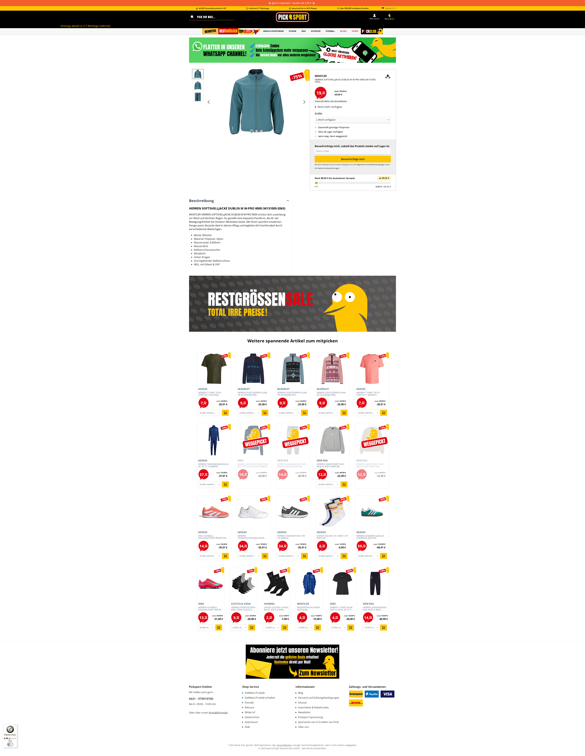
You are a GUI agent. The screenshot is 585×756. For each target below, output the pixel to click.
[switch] (10, 744)
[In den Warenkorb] (225, 413)
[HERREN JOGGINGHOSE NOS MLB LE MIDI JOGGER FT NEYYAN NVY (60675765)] (375, 583)
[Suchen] (192, 17)
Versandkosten (284, 745)
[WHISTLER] (388, 80)
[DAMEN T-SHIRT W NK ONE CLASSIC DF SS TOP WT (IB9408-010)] (342, 583)
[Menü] (15, 726)
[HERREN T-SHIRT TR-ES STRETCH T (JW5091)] (372, 368)
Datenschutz (252, 717)
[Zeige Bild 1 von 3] (251, 131)
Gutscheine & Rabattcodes (313, 707)
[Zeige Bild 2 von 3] (256, 131)
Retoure (249, 707)
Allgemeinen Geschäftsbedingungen (370, 164)
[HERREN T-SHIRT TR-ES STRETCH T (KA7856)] (214, 368)
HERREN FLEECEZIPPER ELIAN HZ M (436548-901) (292, 394)
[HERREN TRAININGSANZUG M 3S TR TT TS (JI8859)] (214, 440)
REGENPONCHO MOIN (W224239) (308, 608)
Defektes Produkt (255, 692)
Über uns (303, 727)
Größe (318, 113)
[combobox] (215, 17)
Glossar (302, 702)
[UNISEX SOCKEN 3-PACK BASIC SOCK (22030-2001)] (276, 583)
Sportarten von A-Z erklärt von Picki (318, 722)
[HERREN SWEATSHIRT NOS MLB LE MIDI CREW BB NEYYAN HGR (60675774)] (332, 440)
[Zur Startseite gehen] (292, 17)
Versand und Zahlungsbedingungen (318, 697)
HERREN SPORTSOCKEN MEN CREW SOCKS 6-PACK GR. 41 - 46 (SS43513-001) (243, 608)
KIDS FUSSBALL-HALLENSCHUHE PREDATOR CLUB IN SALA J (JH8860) (212, 537)
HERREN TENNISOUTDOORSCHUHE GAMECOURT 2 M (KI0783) (251, 537)
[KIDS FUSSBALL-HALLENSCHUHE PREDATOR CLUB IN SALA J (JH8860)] (214, 512)
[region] (249, 102)
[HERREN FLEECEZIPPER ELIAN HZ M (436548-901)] (293, 368)
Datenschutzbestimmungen (328, 168)
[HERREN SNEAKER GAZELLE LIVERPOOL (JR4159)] (372, 512)
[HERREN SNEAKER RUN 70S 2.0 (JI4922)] (293, 512)
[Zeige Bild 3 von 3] (261, 131)
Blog (300, 692)
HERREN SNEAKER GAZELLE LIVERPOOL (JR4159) (370, 537)
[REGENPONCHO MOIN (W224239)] (309, 583)
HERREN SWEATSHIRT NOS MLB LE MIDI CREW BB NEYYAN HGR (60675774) (330, 465)
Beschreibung (201, 200)
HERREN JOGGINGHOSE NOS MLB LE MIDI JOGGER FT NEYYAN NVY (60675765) (375, 608)
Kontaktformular (218, 712)
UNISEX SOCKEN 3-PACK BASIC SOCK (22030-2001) (276, 608)
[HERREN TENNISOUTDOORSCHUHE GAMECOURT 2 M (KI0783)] (253, 512)
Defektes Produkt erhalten (260, 697)
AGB (247, 727)
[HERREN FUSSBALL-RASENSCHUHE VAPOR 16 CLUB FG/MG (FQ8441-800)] (210, 583)
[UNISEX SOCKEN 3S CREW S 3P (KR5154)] (332, 512)
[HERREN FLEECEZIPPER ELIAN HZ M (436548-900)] (253, 368)
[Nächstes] (304, 102)
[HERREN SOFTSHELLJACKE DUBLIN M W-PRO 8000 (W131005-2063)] (256, 102)
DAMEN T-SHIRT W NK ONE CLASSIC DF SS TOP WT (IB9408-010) (342, 608)
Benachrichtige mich (353, 159)
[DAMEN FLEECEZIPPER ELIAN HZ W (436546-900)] (332, 368)
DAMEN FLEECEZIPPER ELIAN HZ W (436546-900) (331, 394)
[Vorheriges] (209, 102)
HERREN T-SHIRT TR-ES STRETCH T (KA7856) (210, 394)
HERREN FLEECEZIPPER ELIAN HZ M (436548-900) (252, 394)
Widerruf (250, 712)
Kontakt (249, 702)
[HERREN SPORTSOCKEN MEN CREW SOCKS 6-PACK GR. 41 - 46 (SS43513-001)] (243, 583)
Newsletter (304, 712)
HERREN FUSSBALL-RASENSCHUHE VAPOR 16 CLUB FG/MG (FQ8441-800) (209, 608)
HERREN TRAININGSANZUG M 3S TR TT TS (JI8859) (213, 465)
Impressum (251, 722)
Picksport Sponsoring (310, 717)
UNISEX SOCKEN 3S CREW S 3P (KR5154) (332, 537)
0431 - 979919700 (201, 699)
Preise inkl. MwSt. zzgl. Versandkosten (331, 101)
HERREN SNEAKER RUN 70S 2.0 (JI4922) (291, 537)
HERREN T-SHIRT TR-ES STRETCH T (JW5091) (368, 394)
